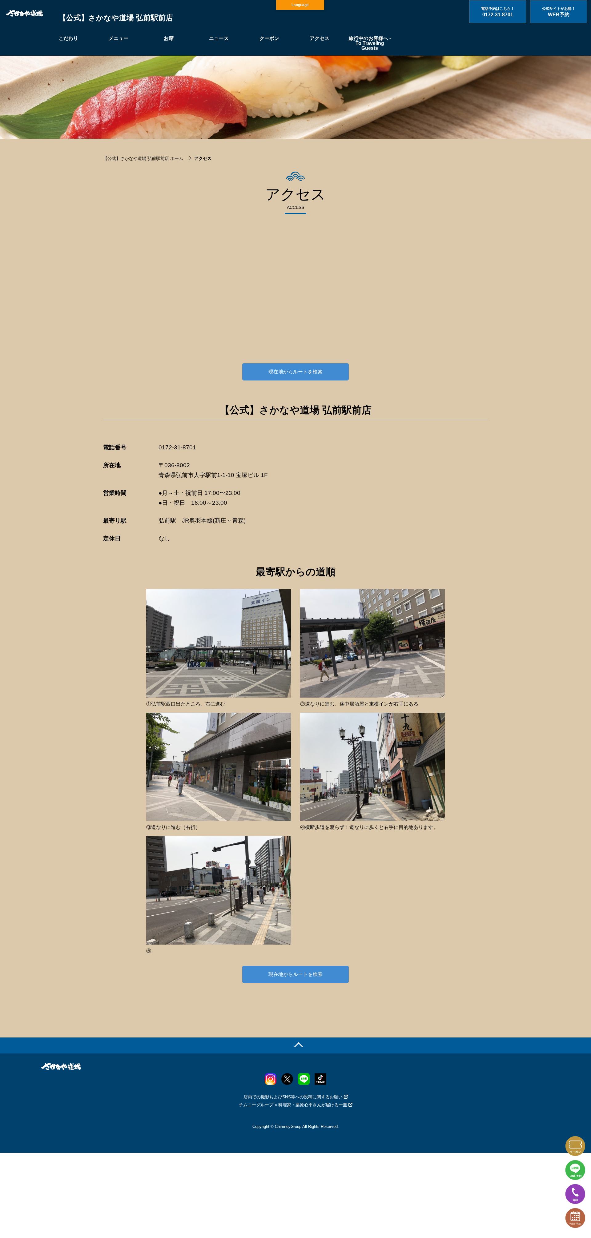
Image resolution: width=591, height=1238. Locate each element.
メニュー (118, 38)
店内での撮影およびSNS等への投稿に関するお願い (293, 1096)
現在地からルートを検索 (295, 371)
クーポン (269, 38)
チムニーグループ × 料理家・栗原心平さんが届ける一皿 (293, 1104)
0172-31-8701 (177, 447)
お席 (169, 38)
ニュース (219, 38)
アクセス (319, 38)
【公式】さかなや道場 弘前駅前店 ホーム (143, 158)
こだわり (68, 38)
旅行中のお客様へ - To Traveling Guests (370, 43)
